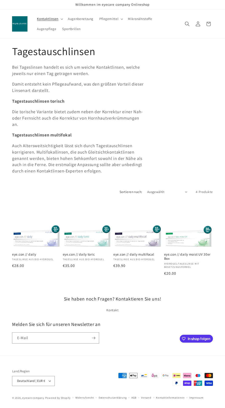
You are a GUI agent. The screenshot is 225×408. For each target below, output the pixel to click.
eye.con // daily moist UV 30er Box (187, 256)
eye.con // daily (24, 254)
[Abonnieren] (93, 338)
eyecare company (33, 397)
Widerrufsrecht (84, 397)
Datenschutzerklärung (113, 397)
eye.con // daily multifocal (133, 254)
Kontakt (112, 310)
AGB (133, 397)
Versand (146, 397)
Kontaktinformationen (170, 397)
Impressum (196, 397)
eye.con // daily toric (79, 254)
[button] (49, 19)
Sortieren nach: (131, 192)
